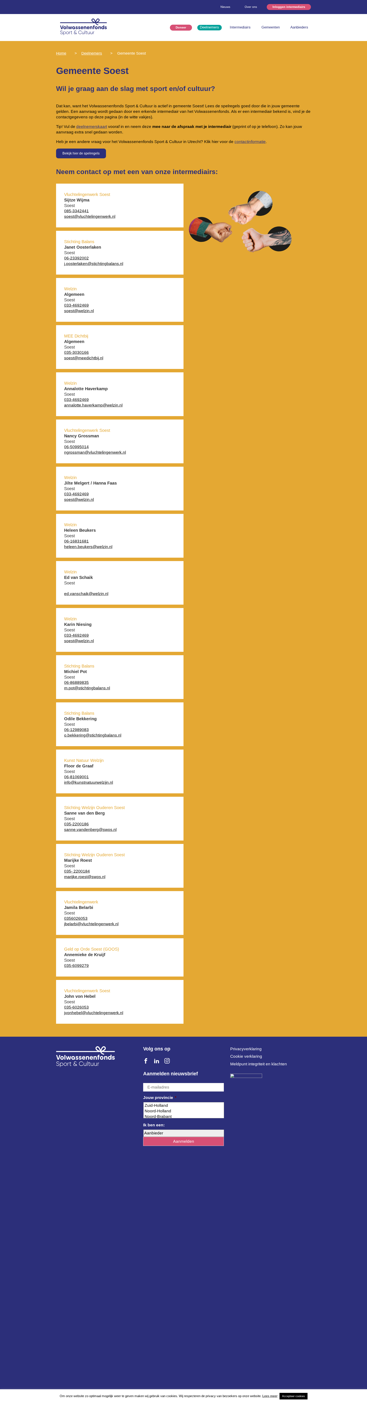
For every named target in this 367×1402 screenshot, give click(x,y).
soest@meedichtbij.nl (83, 358)
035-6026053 (76, 1007)
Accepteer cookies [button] (293, 1396)
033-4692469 (76, 305)
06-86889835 (76, 682)
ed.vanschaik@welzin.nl (86, 593)
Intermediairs (240, 27)
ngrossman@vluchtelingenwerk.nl (95, 452)
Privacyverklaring (246, 1049)
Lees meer (270, 1396)
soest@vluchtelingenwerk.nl (89, 216)
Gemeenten (270, 27)
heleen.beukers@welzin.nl (88, 546)
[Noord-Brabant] (184, 1116)
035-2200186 (76, 824)
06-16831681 (76, 541)
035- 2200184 (77, 871)
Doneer (181, 27)
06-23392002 (76, 258)
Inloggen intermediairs (288, 7)
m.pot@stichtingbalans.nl (87, 688)
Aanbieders (299, 27)
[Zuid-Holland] (184, 1105)
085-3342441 (76, 211)
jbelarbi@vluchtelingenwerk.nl (91, 924)
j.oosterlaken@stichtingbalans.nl (93, 263)
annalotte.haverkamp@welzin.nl (93, 405)
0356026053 (76, 918)
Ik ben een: (154, 1125)
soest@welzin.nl (79, 311)
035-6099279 (76, 965)
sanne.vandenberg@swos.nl (90, 829)
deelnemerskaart (91, 126)
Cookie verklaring (246, 1056)
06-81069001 (76, 777)
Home (61, 53)
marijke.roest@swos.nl (84, 877)
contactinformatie (250, 141)
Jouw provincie (159, 1097)
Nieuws (225, 7)
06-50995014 (76, 447)
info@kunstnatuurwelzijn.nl (88, 782)
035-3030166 (76, 352)
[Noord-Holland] (184, 1111)
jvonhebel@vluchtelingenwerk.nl (93, 1013)
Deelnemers (209, 27)
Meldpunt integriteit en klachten (258, 1064)
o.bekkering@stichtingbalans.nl (92, 735)
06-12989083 (76, 729)
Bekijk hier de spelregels (81, 153)
